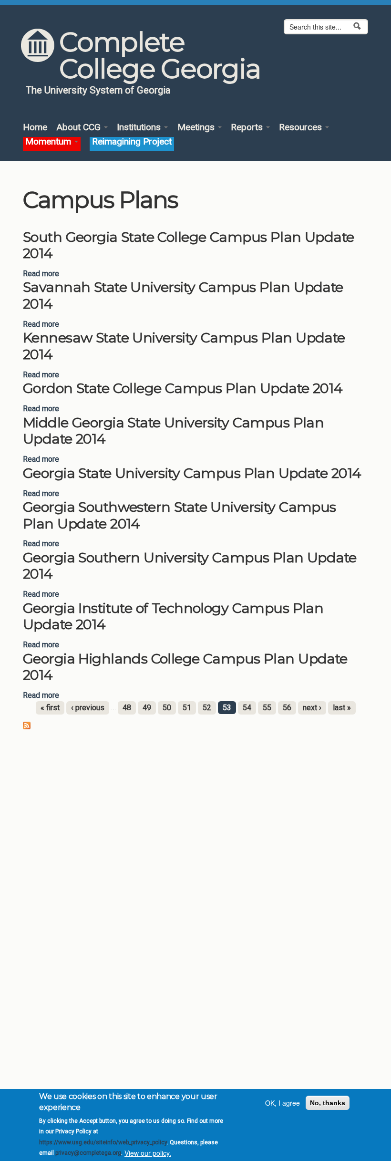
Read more (41, 273)
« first (50, 707)
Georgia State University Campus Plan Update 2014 (192, 473)
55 (267, 707)
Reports (248, 128)
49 (147, 707)
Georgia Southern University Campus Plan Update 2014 (190, 565)
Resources (301, 128)
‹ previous (87, 707)
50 (167, 707)
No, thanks (327, 1103)
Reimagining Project (132, 142)
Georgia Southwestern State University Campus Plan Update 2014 (179, 515)
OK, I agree (282, 1103)
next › (312, 707)
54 (247, 707)
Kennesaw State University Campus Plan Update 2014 (184, 346)
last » (342, 707)
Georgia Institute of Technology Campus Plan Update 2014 (173, 616)
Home (35, 128)
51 (187, 707)
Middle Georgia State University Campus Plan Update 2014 (173, 430)
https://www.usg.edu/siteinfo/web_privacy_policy (103, 1142)
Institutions (140, 128)
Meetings (197, 128)
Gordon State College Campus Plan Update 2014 (183, 388)
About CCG (79, 128)
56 (287, 707)
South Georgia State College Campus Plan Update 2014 (188, 245)
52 (207, 707)
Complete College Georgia (159, 55)
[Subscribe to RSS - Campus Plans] (27, 725)
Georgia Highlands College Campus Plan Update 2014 (185, 667)
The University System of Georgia (98, 90)
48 (127, 707)
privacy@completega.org (88, 1153)
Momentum (49, 142)
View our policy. (147, 1153)
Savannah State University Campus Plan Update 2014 (183, 295)
